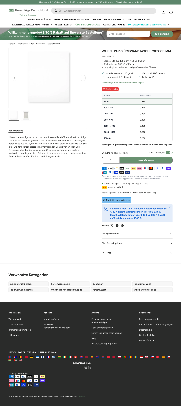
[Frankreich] (48, 356)
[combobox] (103, 11)
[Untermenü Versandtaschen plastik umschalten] (123, 19)
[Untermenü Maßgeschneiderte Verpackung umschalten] (167, 24)
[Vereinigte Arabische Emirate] (15, 360)
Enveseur (81, 396)
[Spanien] (163, 356)
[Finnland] (42, 356)
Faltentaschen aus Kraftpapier (30, 24)
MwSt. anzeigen (157, 152)
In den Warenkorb (146, 160)
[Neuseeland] (97, 356)
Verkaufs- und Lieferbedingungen (156, 324)
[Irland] (64, 356)
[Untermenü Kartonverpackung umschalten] (152, 19)
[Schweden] (135, 356)
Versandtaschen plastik (106, 19)
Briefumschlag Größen (19, 329)
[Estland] (37, 356)
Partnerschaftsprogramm (104, 343)
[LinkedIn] (89, 367)
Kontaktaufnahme (52, 319)
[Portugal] (124, 356)
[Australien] (15, 356)
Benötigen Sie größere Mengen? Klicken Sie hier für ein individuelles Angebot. (137, 144)
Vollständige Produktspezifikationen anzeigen (123, 82)
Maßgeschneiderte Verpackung (147, 24)
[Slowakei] (146, 356)
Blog (93, 338)
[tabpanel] (48, 147)
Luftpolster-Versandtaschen (71, 19)
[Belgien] (20, 356)
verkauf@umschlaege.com (57, 327)
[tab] (15, 131)
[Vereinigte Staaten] (20, 360)
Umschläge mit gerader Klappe (66, 289)
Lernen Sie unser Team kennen (106, 333)
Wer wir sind (14, 319)
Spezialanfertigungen (102, 327)
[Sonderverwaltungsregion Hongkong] (157, 356)
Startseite (12, 44)
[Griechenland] (53, 356)
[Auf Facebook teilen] (117, 225)
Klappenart (97, 284)
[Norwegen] (108, 356)
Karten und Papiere (114, 24)
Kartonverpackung (138, 19)
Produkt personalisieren (118, 200)
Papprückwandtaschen (21, 289)
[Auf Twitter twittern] (111, 225)
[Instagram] (86, 367)
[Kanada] (75, 356)
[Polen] (119, 356)
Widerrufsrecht (146, 340)
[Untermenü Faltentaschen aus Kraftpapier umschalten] (50, 24)
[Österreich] (113, 356)
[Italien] (70, 356)
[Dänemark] (26, 356)
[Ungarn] (9, 360)
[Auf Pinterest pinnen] (122, 225)
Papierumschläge (38, 19)
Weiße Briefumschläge (145, 289)
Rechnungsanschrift (149, 319)
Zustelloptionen (16, 324)
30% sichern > (162, 33)
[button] (171, 12)
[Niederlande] (103, 356)
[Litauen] (92, 356)
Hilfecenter (13, 335)
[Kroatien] (81, 356)
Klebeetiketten (63, 24)
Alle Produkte (23, 44)
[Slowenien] (152, 356)
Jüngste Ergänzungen (21, 284)
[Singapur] (141, 356)
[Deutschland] (31, 356)
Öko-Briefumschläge (87, 24)
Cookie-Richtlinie (147, 335)
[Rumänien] (130, 356)
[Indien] (59, 356)
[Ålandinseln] (9, 356)
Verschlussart (99, 289)
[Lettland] (86, 356)
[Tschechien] (168, 356)
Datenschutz (145, 329)
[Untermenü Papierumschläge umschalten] (49, 19)
